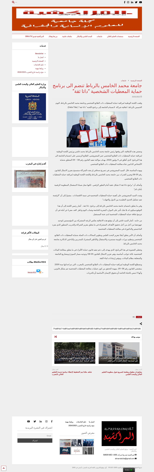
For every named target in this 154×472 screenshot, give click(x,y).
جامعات (99, 36)
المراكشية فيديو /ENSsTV (34, 36)
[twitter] (136, 2)
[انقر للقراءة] (119, 353)
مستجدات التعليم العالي (115, 36)
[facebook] (124, 2)
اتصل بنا (41, 57)
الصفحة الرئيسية (134, 36)
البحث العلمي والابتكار (84, 36)
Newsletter (39, 53)
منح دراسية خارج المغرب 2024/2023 (30, 72)
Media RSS (32, 272)
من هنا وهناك (53, 36)
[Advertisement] (97, 59)
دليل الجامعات (39, 65)
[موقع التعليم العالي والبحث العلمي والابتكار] (77, 29)
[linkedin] (132, 2)
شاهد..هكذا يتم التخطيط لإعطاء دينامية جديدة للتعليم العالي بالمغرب (72, 373)
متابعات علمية (67, 36)
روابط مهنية (39, 68)
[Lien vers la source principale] (38, 272)
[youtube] (140, 2)
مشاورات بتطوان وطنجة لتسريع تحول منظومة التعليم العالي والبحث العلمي (122, 373)
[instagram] (128, 2)
